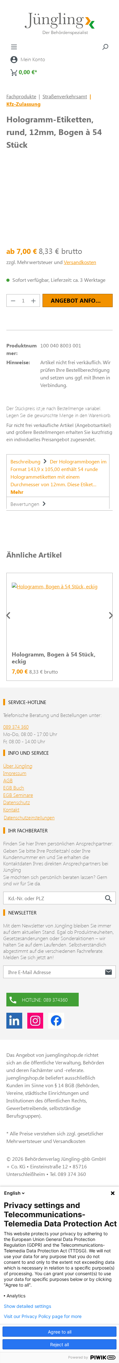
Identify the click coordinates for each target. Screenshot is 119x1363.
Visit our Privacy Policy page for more (43, 1316)
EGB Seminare (18, 794)
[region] (59, 615)
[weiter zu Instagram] (35, 1021)
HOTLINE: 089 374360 (45, 999)
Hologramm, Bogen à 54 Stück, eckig (54, 658)
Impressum (14, 773)
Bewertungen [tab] (25, 504)
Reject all (59, 1344)
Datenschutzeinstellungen (29, 817)
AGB (8, 780)
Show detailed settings (27, 1306)
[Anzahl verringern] (13, 300)
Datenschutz (16, 802)
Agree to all (59, 1331)
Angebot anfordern (82, 300)
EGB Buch (13, 787)
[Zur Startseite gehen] (59, 24)
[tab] (57, 475)
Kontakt (11, 809)
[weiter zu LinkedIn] (14, 1021)
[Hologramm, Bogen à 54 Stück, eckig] (59, 614)
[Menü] (14, 46)
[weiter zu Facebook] (56, 1021)
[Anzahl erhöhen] (33, 300)
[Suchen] (105, 46)
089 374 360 (16, 726)
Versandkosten (80, 262)
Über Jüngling (17, 765)
